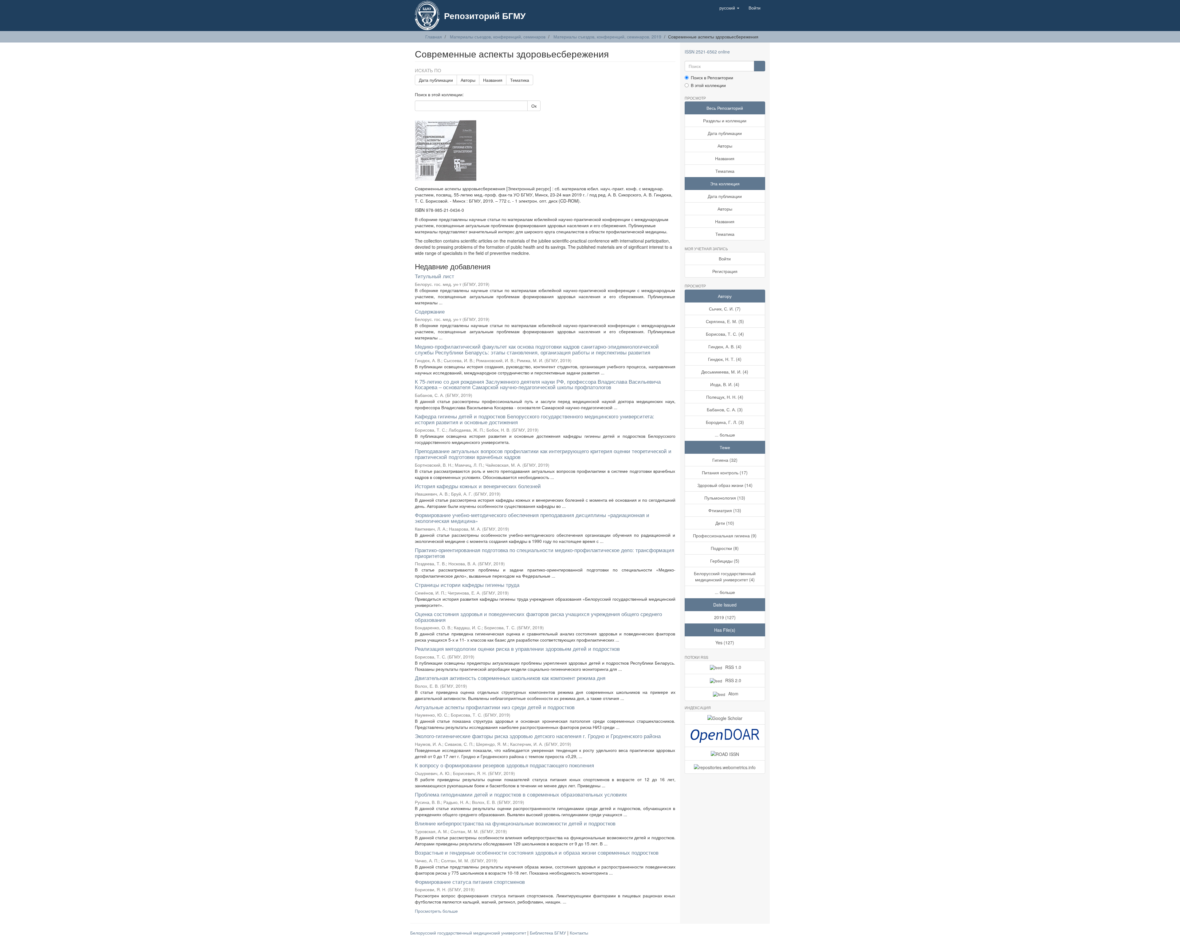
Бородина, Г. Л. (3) (725, 422)
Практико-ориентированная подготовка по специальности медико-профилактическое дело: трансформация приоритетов (544, 552)
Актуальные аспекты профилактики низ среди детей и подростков (495, 707)
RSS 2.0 (733, 680)
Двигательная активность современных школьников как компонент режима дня (510, 678)
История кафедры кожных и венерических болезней (478, 486)
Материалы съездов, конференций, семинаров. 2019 (607, 37)
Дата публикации (436, 80)
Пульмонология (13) (724, 498)
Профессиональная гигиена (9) (725, 535)
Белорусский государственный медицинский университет (468, 933)
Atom (733, 693)
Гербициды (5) (724, 561)
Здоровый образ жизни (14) (725, 485)
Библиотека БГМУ (548, 933)
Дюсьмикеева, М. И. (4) (724, 372)
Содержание (430, 311)
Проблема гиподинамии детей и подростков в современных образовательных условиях (521, 794)
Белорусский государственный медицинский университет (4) (725, 576)
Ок (534, 106)
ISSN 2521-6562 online (707, 52)
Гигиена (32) (725, 460)
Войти (725, 258)
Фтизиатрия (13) (724, 510)
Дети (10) (724, 523)
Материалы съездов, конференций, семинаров (497, 37)
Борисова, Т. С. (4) (725, 334)
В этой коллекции (708, 85)
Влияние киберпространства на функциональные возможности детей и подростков (515, 823)
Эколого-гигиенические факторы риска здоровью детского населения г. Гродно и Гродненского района (538, 736)
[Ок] (759, 66)
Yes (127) (724, 642)
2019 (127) (725, 617)
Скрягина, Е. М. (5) (725, 321)
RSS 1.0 (733, 667)
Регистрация (725, 271)
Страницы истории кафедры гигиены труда (467, 584)
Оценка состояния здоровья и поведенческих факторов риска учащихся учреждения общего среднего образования (538, 616)
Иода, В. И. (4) (724, 384)
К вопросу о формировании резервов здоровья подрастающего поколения (504, 765)
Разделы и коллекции (724, 120)
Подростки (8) (725, 548)
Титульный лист (434, 276)
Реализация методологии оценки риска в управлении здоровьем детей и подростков (517, 648)
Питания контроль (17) (725, 472)
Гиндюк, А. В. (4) (724, 346)
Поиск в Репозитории (712, 77)
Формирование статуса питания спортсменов (470, 881)
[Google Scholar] (725, 718)
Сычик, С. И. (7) (725, 309)
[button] (729, 7)
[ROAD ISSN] (725, 753)
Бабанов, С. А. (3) (725, 409)
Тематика (519, 80)
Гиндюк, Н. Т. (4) (724, 359)
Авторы (468, 80)
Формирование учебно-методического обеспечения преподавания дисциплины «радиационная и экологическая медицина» (532, 517)
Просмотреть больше (436, 911)
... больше (725, 435)
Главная (433, 37)
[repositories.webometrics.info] (725, 767)
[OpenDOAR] (725, 735)
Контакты (579, 933)
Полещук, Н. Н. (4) (724, 397)
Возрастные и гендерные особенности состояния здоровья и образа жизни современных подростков (537, 852)
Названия (492, 80)
